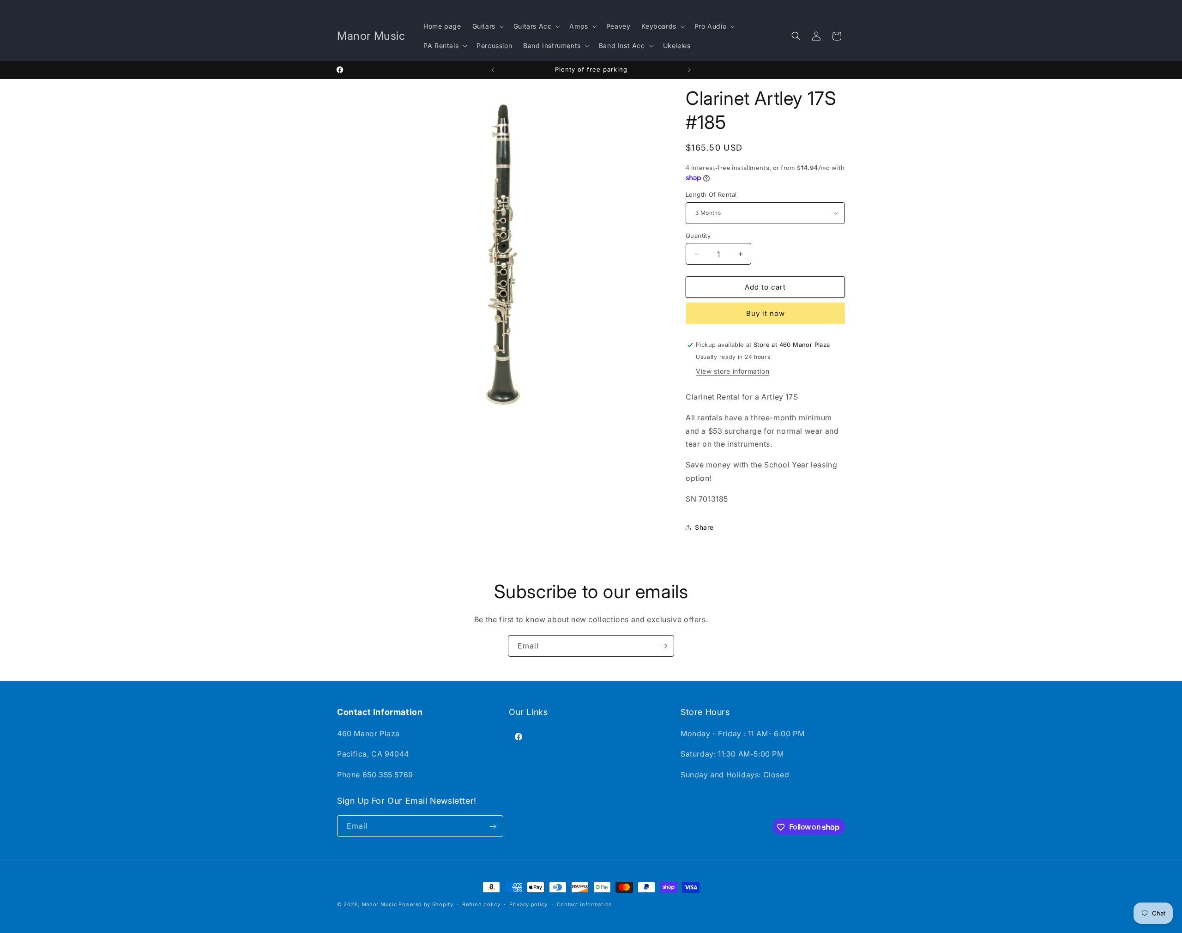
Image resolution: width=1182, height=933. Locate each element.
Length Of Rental (711, 194)
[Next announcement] (689, 70)
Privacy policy (528, 904)
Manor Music (379, 904)
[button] (487, 26)
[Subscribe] (663, 646)
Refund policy (481, 904)
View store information (732, 371)
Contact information (584, 904)
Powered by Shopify (425, 904)
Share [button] (704, 527)
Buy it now (765, 313)
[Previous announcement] (492, 70)
